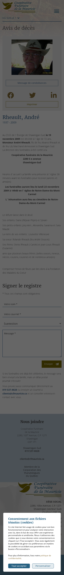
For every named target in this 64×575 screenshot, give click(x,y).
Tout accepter (19, 565)
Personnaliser (43, 565)
